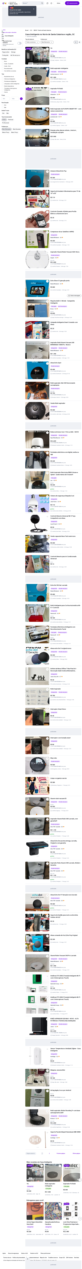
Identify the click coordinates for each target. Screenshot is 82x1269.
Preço (3, 95)
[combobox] (33, 3)
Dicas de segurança (13, 1253)
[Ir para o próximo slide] (80, 1179)
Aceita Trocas (5, 110)
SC (31, 30)
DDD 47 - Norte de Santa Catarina (42, 30)
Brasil (26, 30)
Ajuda (4, 1253)
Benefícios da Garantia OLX (9, 49)
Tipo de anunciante (7, 117)
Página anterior (31, 1153)
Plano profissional (45, 1253)
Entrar (58, 3)
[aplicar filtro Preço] (21, 98)
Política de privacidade (19, 1257)
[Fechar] (34, 9)
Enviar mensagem (75, 295)
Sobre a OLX (24, 1253)
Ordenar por (5, 126)
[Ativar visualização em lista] (76, 42)
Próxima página (61, 1153)
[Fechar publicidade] (27, 1259)
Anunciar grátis (73, 3)
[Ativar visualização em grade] (79, 42)
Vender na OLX (34, 1253)
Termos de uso (7, 1257)
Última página (76, 1153)
